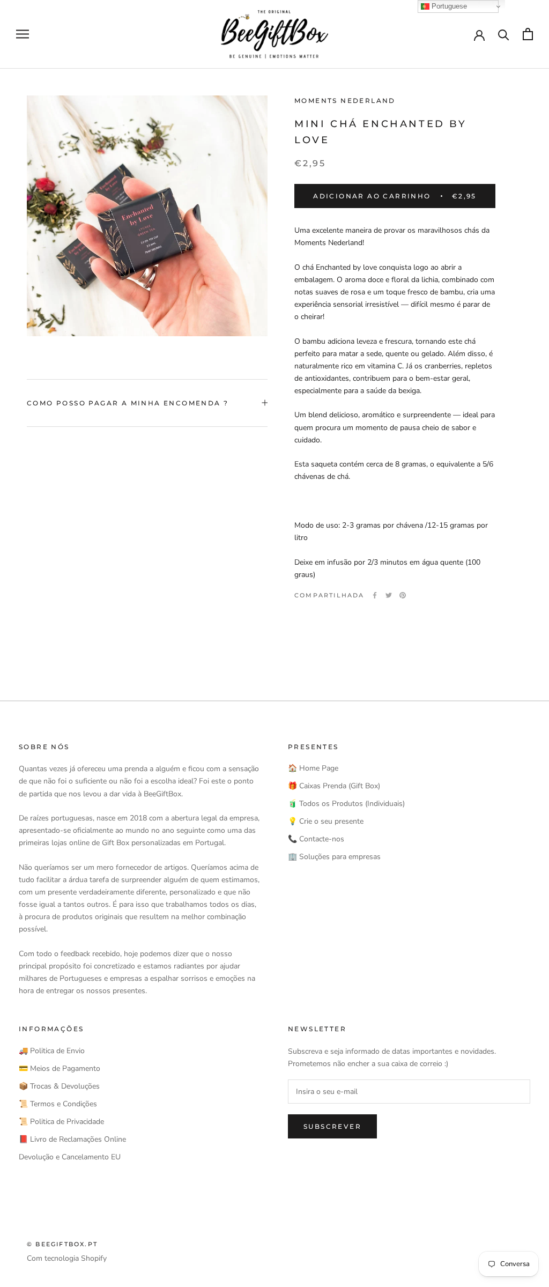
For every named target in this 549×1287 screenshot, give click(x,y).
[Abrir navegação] (22, 34)
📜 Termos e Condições (58, 1104)
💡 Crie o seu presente (325, 821)
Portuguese (448, 6)
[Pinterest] (402, 595)
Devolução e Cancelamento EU (70, 1157)
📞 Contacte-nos (316, 839)
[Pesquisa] (503, 34)
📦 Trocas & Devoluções (59, 1086)
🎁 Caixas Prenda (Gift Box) (334, 786)
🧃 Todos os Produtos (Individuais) (346, 803)
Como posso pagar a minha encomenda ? (127, 403)
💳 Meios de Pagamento (59, 1068)
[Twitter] (388, 595)
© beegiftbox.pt (62, 1244)
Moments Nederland (345, 101)
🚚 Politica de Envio (52, 1051)
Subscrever (332, 1126)
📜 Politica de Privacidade (61, 1121)
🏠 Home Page (313, 768)
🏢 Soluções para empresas (334, 857)
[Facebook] (375, 595)
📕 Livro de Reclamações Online (72, 1139)
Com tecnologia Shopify (67, 1258)
